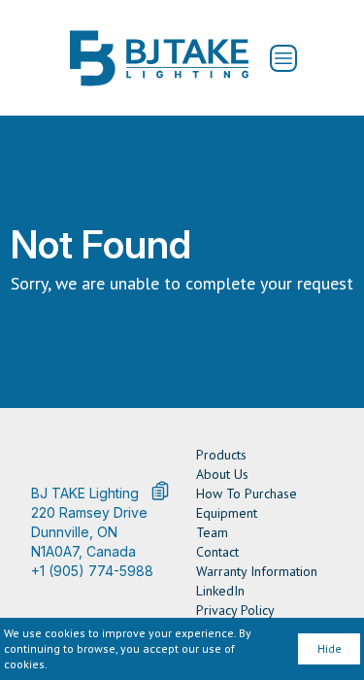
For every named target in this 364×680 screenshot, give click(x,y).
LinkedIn (220, 590)
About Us (222, 474)
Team (212, 532)
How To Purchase (246, 493)
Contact (217, 552)
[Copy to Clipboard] (160, 490)
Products (221, 454)
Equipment (226, 513)
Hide (329, 648)
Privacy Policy (235, 610)
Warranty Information (256, 571)
